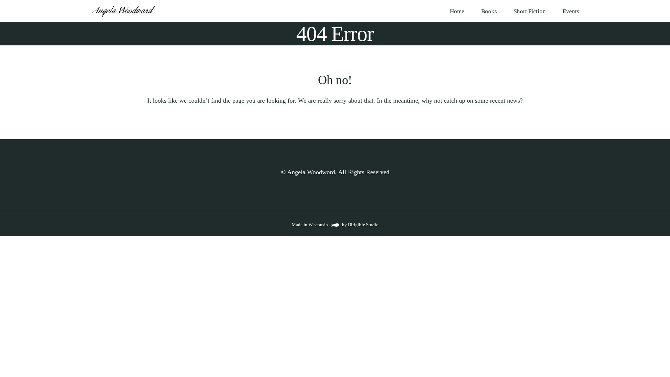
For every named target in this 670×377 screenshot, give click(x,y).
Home (457, 11)
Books (489, 11)
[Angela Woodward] (123, 11)
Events (571, 11)
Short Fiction (530, 11)
